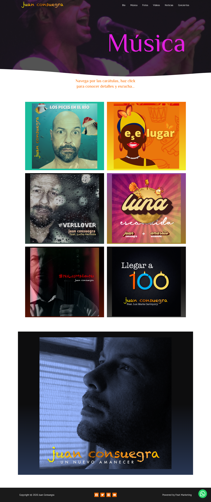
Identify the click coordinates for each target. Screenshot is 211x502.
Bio (123, 5)
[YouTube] (114, 495)
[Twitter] (102, 495)
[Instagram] (108, 495)
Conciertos (183, 5)
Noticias (169, 5)
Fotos (145, 5)
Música (133, 5)
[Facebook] (96, 495)
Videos (156, 5)
